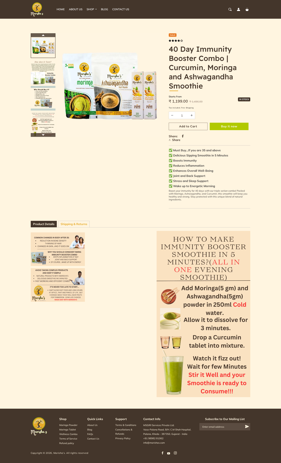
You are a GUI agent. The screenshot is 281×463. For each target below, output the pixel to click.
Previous (43, 35)
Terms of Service (68, 438)
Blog (89, 429)
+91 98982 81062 (153, 438)
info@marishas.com (154, 442)
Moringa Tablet (67, 429)
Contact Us (93, 438)
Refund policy (66, 443)
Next (43, 135)
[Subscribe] (247, 426)
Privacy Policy (123, 438)
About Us (92, 425)
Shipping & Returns (74, 224)
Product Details (43, 224)
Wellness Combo (68, 434)
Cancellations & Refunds (123, 431)
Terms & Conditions (125, 425)
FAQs (90, 434)
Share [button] (176, 140)
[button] (92, 9)
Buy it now (229, 126)
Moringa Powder (68, 425)
